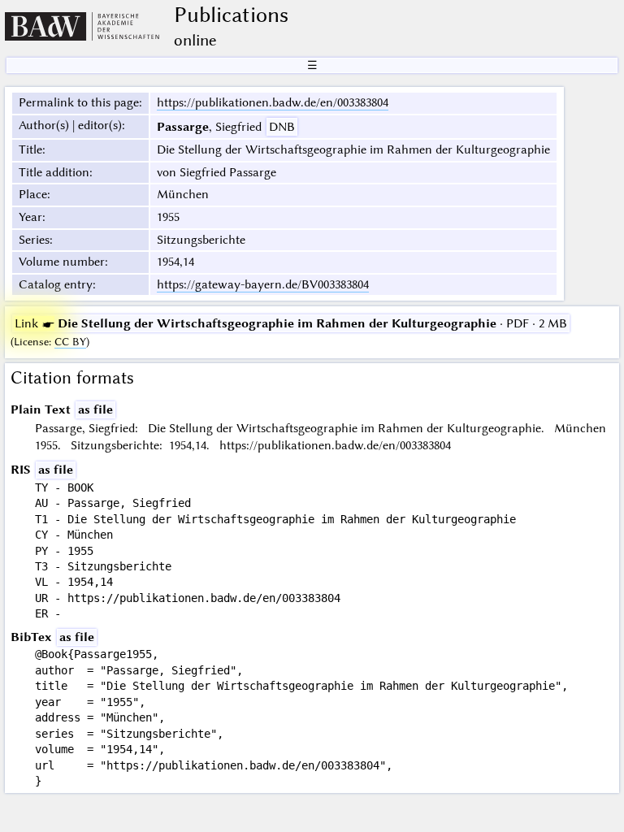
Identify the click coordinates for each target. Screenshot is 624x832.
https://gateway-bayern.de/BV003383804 (263, 284)
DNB (282, 126)
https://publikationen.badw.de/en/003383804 (272, 102)
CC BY (70, 342)
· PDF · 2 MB (291, 323)
